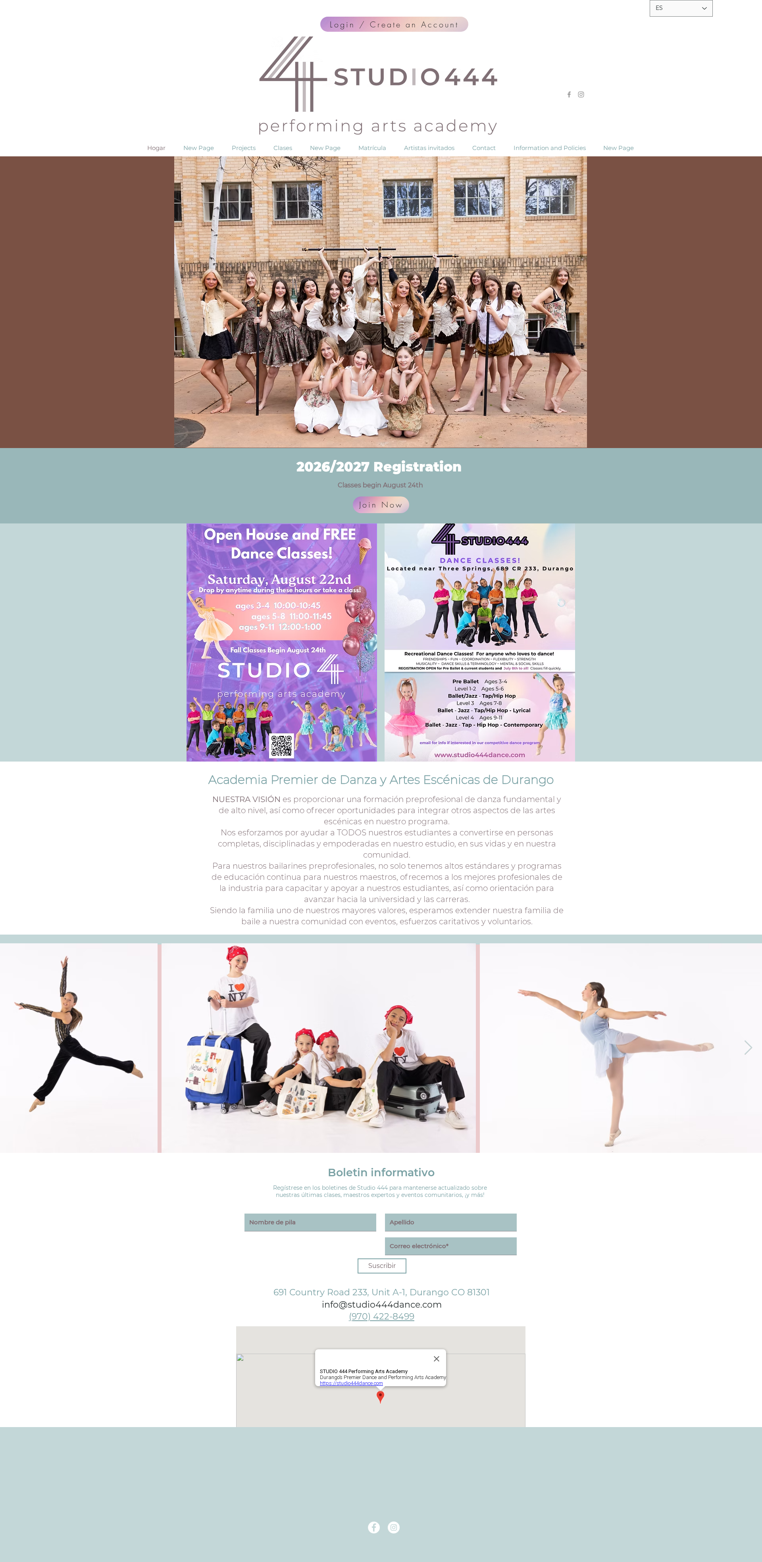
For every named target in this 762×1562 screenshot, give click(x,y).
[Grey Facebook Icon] (569, 94)
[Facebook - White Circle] (374, 1527)
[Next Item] (748, 1048)
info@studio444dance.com (382, 1304)
